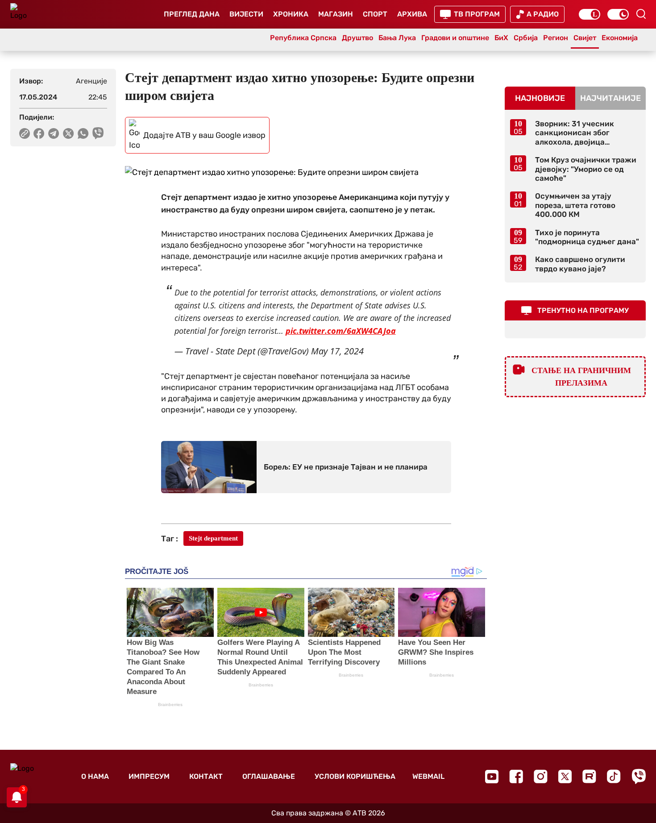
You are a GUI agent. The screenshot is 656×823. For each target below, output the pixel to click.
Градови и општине (455, 37)
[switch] (589, 14)
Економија (620, 37)
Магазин (335, 14)
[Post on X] (68, 133)
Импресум (149, 776)
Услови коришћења (355, 776)
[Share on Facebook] (39, 133)
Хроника (290, 14)
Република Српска (303, 37)
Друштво (357, 37)
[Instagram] (541, 776)
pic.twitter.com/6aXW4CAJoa (341, 330)
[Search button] (641, 14)
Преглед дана (192, 14)
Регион (555, 37)
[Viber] (638, 776)
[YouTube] (491, 776)
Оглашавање (268, 776)
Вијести (246, 14)
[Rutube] (589, 776)
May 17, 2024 (337, 351)
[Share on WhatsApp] (83, 133)
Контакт (206, 776)
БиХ (501, 37)
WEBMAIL (428, 776)
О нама (95, 776)
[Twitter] (565, 776)
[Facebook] (516, 776)
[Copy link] (24, 133)
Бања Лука (397, 37)
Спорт (375, 14)
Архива (412, 14)
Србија (526, 37)
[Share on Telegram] (53, 133)
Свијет (584, 37)
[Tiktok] (614, 776)
